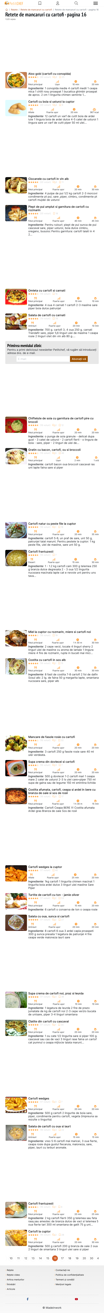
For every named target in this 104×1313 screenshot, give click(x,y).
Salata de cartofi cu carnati (46, 315)
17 (62, 1258)
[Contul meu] (58, 3)
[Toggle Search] (76, 3)
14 (40, 1258)
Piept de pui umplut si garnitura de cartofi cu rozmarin (58, 208)
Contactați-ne (63, 1270)
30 (91, 1258)
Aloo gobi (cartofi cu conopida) (49, 73)
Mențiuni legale (63, 1284)
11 (18, 1258)
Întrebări (11, 1284)
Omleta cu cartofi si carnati (46, 290)
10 (11, 1258)
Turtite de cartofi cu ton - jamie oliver (53, 895)
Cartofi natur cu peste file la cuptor (52, 523)
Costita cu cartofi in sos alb (47, 660)
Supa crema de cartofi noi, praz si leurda (56, 993)
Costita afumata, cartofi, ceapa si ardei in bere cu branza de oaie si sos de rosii (61, 791)
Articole (11, 1289)
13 (33, 1258)
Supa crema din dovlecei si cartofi (51, 761)
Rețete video (13, 1275)
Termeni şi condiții (65, 1279)
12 (25, 1258)
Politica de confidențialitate (70, 1275)
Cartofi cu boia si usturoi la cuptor (51, 101)
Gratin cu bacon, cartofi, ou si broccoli (54, 449)
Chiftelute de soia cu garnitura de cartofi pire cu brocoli (60, 420)
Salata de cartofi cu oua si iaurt (49, 1126)
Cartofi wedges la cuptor (45, 867)
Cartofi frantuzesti (40, 551)
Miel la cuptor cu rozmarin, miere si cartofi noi (59, 632)
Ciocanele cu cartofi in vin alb (48, 178)
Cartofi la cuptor (39, 1231)
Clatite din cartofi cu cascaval (48, 1021)
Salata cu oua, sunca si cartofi (48, 916)
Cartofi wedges (38, 1098)
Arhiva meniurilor (15, 1279)
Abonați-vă (79, 359)
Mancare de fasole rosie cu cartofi (51, 737)
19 (77, 1258)
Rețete (10, 1270)
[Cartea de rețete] (40, 3)
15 (47, 1258)
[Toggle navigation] (95, 3)
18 (69, 1258)
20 (84, 1258)
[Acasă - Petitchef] (6, 9)
